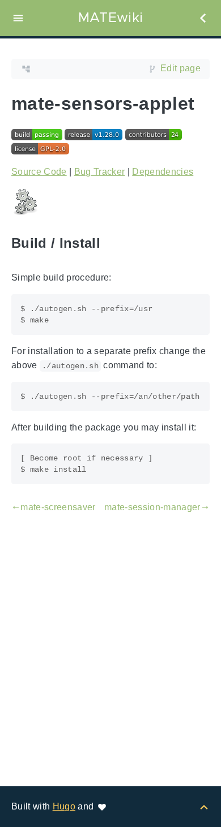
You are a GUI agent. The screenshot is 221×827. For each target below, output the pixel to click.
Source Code (39, 171)
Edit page (180, 68)
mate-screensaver (53, 507)
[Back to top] (204, 806)
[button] (18, 18)
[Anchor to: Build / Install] (113, 243)
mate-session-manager (157, 507)
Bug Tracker (99, 171)
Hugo (64, 806)
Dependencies (162, 171)
